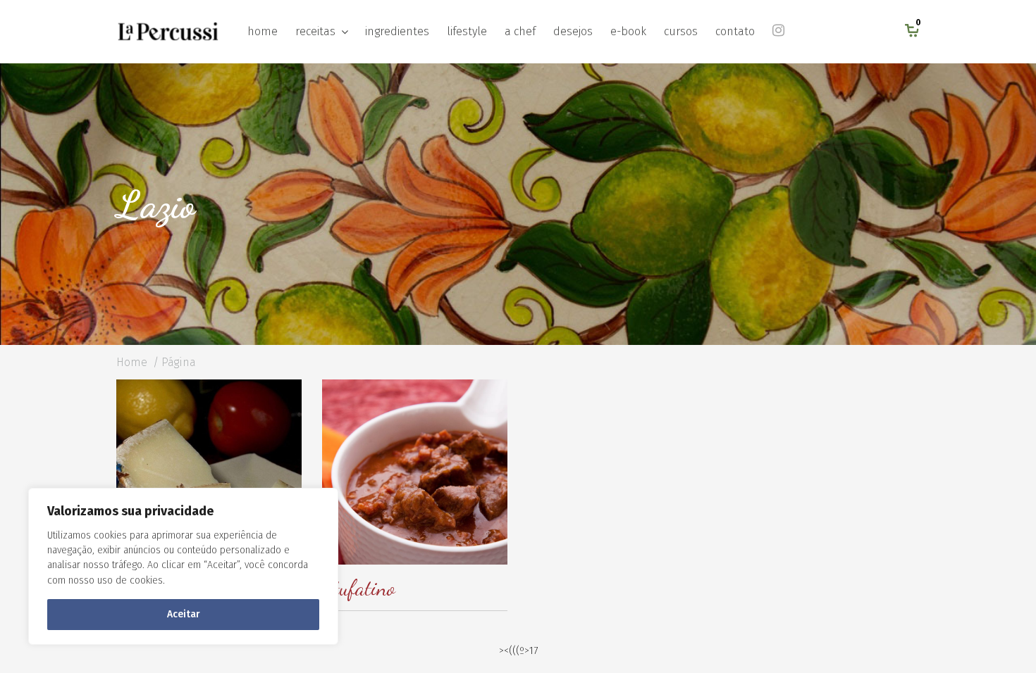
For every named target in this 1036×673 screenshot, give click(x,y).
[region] (183, 566)
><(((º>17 (518, 651)
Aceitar (183, 614)
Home (131, 362)
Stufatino (358, 587)
